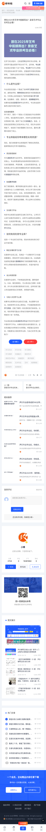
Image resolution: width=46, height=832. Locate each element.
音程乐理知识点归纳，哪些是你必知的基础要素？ (20, 724)
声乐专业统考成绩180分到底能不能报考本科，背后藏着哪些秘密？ (30, 402)
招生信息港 (10, 10)
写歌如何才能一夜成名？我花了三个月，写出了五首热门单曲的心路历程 (21, 763)
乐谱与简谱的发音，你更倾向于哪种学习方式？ (20, 748)
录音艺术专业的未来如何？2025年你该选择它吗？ (12, 388)
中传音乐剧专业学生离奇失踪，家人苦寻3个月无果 (20, 753)
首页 (3, 10)
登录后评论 (17, 509)
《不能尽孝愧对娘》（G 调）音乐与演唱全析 (29, 689)
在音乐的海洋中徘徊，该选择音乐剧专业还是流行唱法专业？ (20, 739)
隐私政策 (18, 809)
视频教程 (32, 99)
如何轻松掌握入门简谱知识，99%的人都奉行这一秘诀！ (20, 758)
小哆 (23, 547)
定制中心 (13, 790)
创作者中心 (32, 790)
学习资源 (30, 89)
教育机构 (20, 93)
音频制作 (19, 261)
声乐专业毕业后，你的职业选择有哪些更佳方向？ (30, 430)
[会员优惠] (23, 828)
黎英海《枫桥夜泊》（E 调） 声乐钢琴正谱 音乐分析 (29, 670)
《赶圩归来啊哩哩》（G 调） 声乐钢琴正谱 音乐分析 (29, 660)
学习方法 (7, 228)
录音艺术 (17, 103)
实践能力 (29, 121)
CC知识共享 (17, 805)
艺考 (24, 61)
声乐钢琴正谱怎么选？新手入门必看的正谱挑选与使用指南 (28, 651)
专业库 (18, 10)
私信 (24, 567)
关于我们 (27, 809)
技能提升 (9, 174)
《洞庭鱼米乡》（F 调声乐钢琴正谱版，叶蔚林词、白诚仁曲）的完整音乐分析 (29, 680)
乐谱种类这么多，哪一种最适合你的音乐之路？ (20, 729)
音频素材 (18, 367)
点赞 (31, 342)
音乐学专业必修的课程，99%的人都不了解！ (34, 388)
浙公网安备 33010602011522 (15, 819)
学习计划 (18, 250)
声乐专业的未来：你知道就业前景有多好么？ (30, 459)
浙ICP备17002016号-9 (35, 819)
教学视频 (13, 182)
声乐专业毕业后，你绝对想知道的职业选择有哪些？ (30, 445)
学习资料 (28, 350)
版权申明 (6, 805)
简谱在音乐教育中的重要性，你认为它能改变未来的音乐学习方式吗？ (20, 734)
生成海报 (21, 375)
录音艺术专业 (22, 321)
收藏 (17, 342)
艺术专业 (18, 362)
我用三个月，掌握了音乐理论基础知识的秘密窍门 (20, 743)
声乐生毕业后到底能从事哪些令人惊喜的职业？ (30, 416)
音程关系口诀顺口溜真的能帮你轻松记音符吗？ (20, 719)
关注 (11, 567)
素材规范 (27, 805)
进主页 (36, 567)
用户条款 (37, 805)
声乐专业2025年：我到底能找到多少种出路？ (30, 473)
